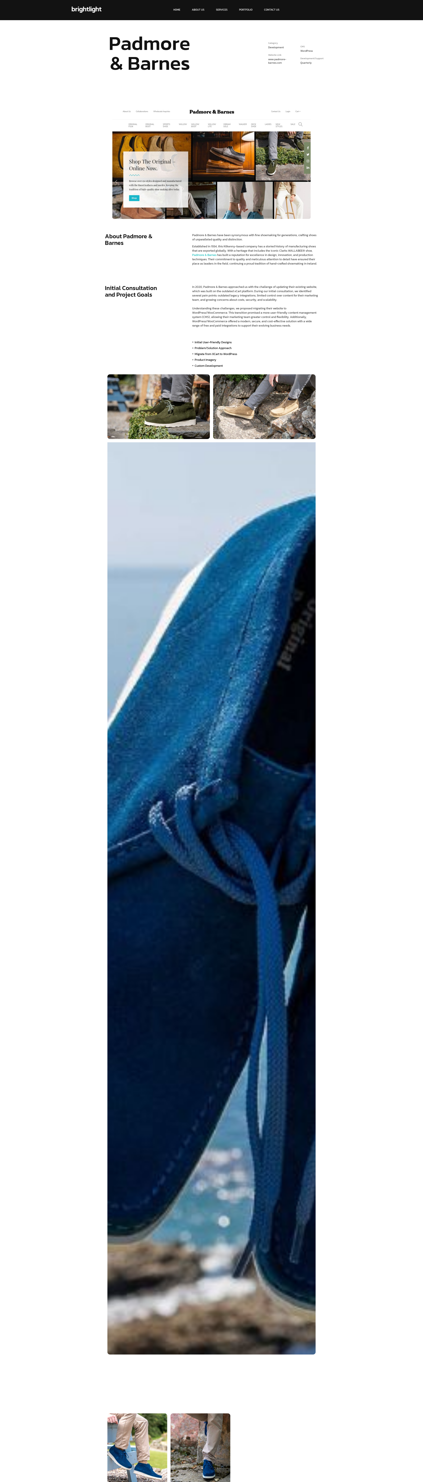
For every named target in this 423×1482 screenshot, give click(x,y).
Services (222, 10)
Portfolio (245, 10)
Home (176, 10)
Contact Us (271, 10)
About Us (198, 10)
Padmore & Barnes (204, 255)
